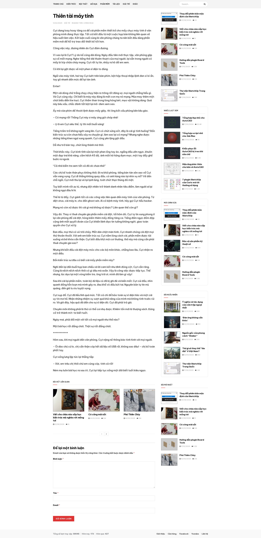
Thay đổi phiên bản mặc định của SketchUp (192, 213)
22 (195, 20)
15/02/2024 (189, 158)
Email (56, 505)
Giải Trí (126, 4)
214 (139, 418)
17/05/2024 (188, 124)
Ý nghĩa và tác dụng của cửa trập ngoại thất (192, 305)
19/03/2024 (189, 171)
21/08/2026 (59, 424)
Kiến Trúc (71, 4)
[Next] (106, 434)
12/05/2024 (189, 355)
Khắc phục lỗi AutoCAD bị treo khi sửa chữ (192, 151)
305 (198, 248)
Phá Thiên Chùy (132, 414)
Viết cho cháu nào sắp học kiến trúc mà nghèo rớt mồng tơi (68, 417)
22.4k (199, 124)
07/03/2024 (189, 248)
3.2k (195, 67)
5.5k (199, 158)
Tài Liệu (116, 4)
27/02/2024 (189, 140)
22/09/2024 (189, 324)
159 (198, 324)
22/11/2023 (188, 311)
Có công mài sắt (97, 414)
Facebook (183, 534)
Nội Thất (83, 4)
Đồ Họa (93, 4)
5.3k (199, 171)
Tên (56, 493)
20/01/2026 (95, 418)
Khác (135, 4)
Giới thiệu (160, 534)
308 (197, 311)
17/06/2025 (186, 97)
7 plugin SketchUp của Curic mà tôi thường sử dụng (191, 182)
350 (198, 355)
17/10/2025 (185, 67)
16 (68, 424)
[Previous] (102, 434)
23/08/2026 (186, 20)
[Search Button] (205, 4)
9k (198, 140)
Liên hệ (205, 534)
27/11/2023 (188, 189)
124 (104, 418)
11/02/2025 (57, 23)
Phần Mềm (105, 4)
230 (197, 339)
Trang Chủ (58, 4)
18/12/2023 (188, 339)
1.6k (195, 97)
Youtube (195, 534)
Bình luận (58, 459)
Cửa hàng (172, 534)
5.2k (198, 189)
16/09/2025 (130, 418)
